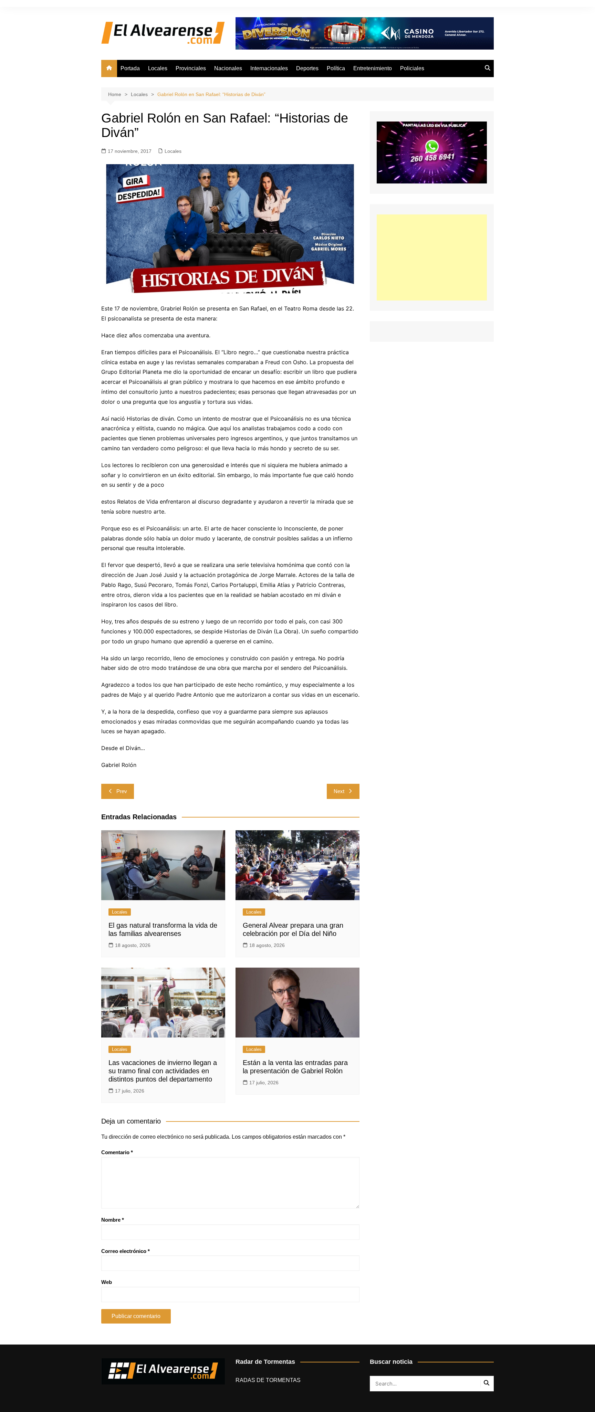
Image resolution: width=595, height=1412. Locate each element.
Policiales (412, 68)
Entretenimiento (372, 68)
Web (106, 1282)
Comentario (117, 1152)
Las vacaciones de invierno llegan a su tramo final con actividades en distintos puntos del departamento (162, 1071)
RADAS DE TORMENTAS (268, 1380)
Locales (157, 68)
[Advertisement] (432, 257)
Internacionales (269, 68)
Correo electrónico (125, 1251)
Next (339, 791)
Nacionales (228, 68)
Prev (121, 791)
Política (336, 68)
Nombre (112, 1220)
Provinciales (191, 68)
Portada (130, 68)
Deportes (307, 68)
